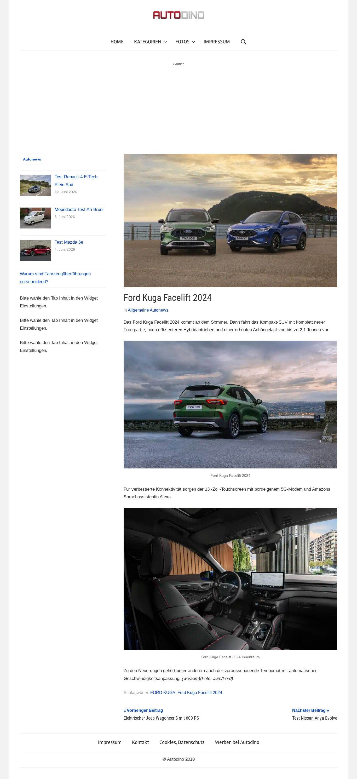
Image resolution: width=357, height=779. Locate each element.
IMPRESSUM (217, 41)
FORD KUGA (162, 692)
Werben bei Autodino (237, 742)
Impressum (110, 742)
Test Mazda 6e (69, 242)
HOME (117, 41)
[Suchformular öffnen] (243, 41)
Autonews (32, 159)
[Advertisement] (178, 106)
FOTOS (182, 41)
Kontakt (140, 742)
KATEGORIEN (147, 41)
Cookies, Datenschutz (182, 742)
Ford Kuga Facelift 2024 (199, 692)
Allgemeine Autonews (148, 310)
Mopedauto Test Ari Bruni (79, 209)
